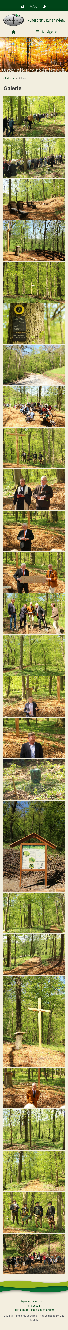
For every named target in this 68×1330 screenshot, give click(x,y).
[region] (34, 54)
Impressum (34, 1305)
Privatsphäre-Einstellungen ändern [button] (34, 1309)
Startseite (9, 78)
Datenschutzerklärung (34, 1301)
